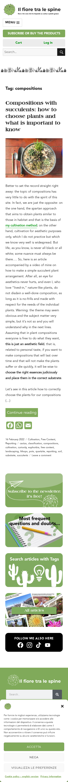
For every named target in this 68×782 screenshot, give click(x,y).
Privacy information (50, 776)
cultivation (10, 447)
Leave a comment (41, 455)
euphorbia (33, 447)
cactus (23, 443)
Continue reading (22, 411)
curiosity (22, 447)
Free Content (48, 439)
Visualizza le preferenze (34, 767)
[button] (62, 706)
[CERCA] (61, 52)
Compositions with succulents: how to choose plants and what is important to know (32, 116)
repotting (51, 451)
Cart (18, 42)
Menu (10, 22)
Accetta (34, 747)
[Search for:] (30, 52)
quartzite (40, 451)
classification (35, 443)
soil (60, 451)
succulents (22, 455)
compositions (50, 443)
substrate (10, 455)
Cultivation (33, 439)
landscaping (12, 451)
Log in (48, 42)
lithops (24, 451)
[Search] (57, 694)
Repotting (10, 443)
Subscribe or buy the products (34, 33)
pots (31, 451)
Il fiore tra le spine (39, 9)
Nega (34, 757)
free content (47, 447)
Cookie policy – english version (22, 776)
